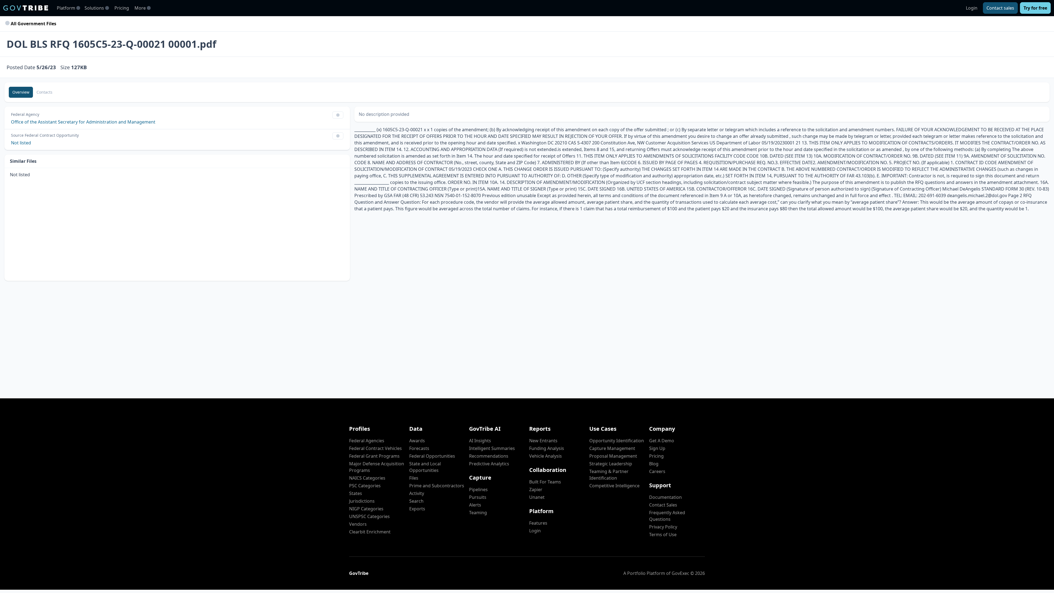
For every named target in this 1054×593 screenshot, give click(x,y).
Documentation (665, 497)
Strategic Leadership (610, 464)
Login (971, 8)
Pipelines (478, 489)
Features (538, 523)
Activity (416, 493)
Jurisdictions (362, 501)
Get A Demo (661, 441)
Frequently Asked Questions (667, 516)
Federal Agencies (366, 441)
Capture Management (612, 448)
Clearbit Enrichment (370, 532)
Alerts (475, 505)
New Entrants (543, 441)
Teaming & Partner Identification (609, 474)
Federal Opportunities (432, 456)
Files (413, 478)
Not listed (21, 143)
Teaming (478, 513)
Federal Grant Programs (374, 456)
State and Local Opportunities (425, 467)
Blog (653, 464)
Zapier (535, 489)
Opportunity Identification (616, 441)
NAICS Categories (367, 478)
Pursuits (477, 497)
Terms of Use (663, 535)
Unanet (537, 497)
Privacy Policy (663, 527)
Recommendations (488, 456)
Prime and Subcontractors (436, 486)
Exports (417, 509)
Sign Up (657, 448)
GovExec (680, 573)
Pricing (121, 8)
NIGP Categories (366, 509)
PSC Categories (365, 486)
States (355, 493)
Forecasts (419, 448)
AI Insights (480, 441)
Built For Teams (545, 482)
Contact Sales (663, 505)
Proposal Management (613, 456)
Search (416, 501)
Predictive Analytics (489, 464)
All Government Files (33, 24)
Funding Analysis (546, 448)
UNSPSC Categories (369, 516)
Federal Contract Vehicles (375, 448)
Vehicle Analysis (545, 456)
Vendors (358, 524)
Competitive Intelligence (614, 486)
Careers (657, 471)
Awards (417, 441)
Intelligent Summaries (492, 448)
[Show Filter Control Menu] (337, 115)
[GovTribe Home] (25, 8)
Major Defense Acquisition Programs (376, 467)
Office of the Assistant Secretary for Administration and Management (83, 122)
